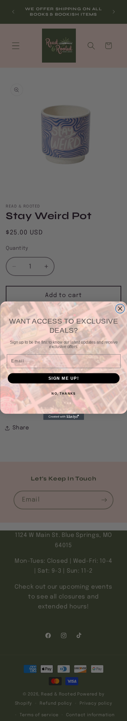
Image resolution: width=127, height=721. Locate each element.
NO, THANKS (63, 393)
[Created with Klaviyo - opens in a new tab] (63, 417)
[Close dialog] (120, 308)
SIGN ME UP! (63, 378)
